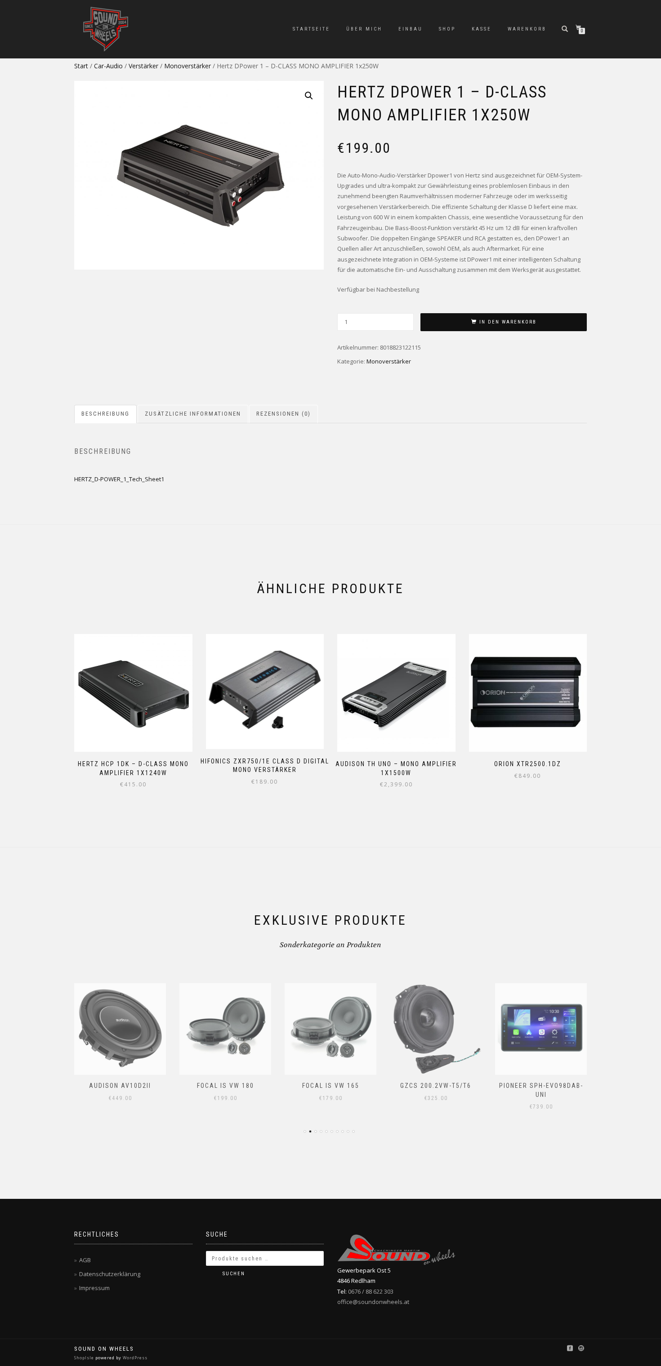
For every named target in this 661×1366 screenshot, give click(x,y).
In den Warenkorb (507, 322)
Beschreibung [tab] (105, 413)
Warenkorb (527, 29)
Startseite (311, 29)
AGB (85, 1260)
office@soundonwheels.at (373, 1302)
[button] (309, 96)
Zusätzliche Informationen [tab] (193, 413)
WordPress (134, 1358)
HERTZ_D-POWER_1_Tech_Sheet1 (119, 479)
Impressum (94, 1288)
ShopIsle (84, 1358)
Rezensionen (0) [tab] (283, 413)
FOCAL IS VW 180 (225, 1085)
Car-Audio (108, 66)
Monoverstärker (187, 66)
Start (81, 66)
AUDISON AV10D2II (120, 1085)
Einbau (410, 29)
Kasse (481, 29)
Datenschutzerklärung (109, 1274)
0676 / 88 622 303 (370, 1291)
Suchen (234, 1274)
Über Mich (364, 29)
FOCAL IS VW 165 (330, 1085)
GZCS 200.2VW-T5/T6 (435, 1085)
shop (447, 29)
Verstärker (143, 66)
